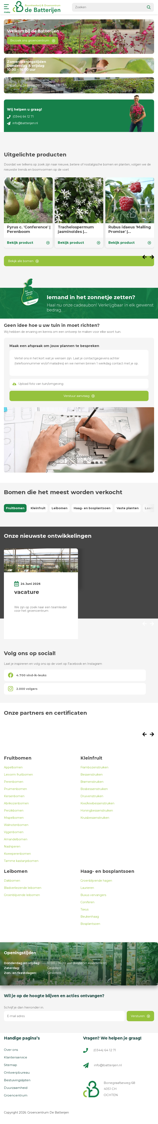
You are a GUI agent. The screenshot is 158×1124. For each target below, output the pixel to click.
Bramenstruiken (91, 782)
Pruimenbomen (15, 789)
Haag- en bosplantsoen (92, 508)
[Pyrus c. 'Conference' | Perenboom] (28, 212)
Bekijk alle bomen (21, 261)
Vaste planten (128, 508)
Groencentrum (15, 1095)
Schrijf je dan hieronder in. (24, 1007)
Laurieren (87, 888)
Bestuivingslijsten (17, 1080)
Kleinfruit (38, 508)
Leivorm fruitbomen (18, 774)
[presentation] (146, 257)
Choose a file (79, 384)
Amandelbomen (15, 839)
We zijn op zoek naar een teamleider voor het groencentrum (40, 609)
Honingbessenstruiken (96, 810)
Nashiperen (12, 846)
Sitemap (10, 1065)
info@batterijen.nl (25, 123)
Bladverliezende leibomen (22, 888)
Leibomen (59, 508)
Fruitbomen (15, 508)
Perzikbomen (13, 810)
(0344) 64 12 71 (23, 116)
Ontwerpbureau (17, 1072)
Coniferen (87, 902)
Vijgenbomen (13, 832)
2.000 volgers (26, 689)
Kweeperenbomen (17, 854)
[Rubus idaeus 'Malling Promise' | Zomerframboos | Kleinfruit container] (129, 212)
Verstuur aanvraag (76, 396)
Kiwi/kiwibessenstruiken (97, 803)
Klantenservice (15, 1057)
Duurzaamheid (15, 1088)
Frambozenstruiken (94, 767)
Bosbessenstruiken (94, 789)
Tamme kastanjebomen (21, 861)
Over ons (11, 1050)
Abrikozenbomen (16, 803)
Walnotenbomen (16, 825)
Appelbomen (13, 767)
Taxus (84, 909)
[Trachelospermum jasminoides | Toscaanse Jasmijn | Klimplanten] (79, 212)
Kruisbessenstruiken (94, 818)
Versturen (138, 1016)
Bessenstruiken (91, 774)
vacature (26, 592)
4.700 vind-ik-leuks (31, 675)
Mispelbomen (14, 818)
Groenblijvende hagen (96, 880)
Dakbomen (12, 880)
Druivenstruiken (91, 796)
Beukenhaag (89, 916)
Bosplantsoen (90, 924)
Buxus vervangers (93, 895)
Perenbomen (13, 782)
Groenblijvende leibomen (22, 895)
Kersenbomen (14, 796)
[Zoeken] (149, 7)
